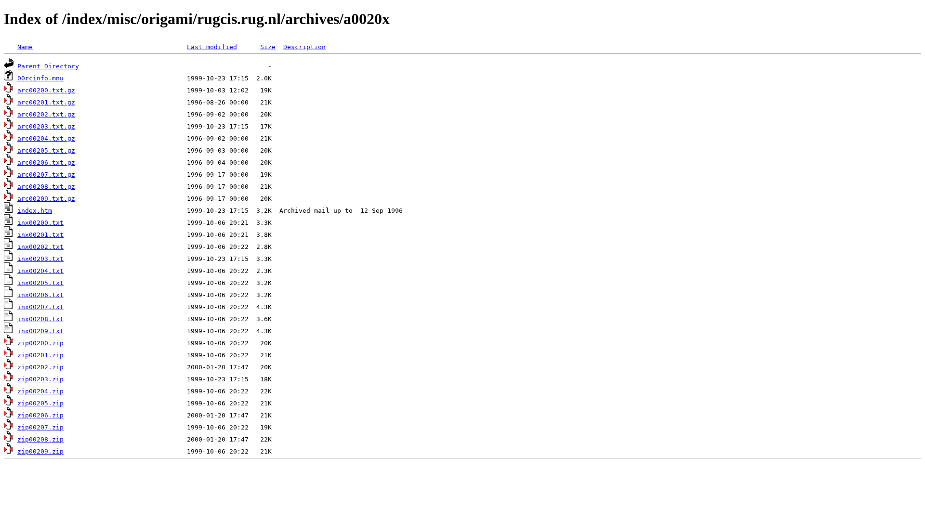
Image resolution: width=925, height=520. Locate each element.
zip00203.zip (40, 379)
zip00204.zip (40, 391)
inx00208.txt (40, 319)
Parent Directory (48, 66)
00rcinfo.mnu (40, 78)
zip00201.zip (40, 355)
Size (268, 47)
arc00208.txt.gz (46, 186)
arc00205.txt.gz (46, 150)
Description (304, 47)
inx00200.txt (40, 222)
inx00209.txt (40, 331)
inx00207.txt (40, 307)
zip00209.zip (40, 451)
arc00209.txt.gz (46, 198)
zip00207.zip (40, 427)
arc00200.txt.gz (46, 90)
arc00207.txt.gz (46, 174)
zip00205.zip (40, 403)
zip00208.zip (40, 439)
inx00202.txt (40, 246)
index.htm (34, 210)
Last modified (212, 47)
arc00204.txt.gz (46, 138)
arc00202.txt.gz (46, 114)
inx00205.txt (40, 282)
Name (25, 47)
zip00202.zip (40, 367)
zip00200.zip (40, 343)
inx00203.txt (40, 258)
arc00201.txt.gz (46, 102)
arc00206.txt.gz (46, 162)
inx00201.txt (40, 234)
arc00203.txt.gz (46, 126)
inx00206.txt (40, 295)
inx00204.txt (40, 270)
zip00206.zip (40, 415)
